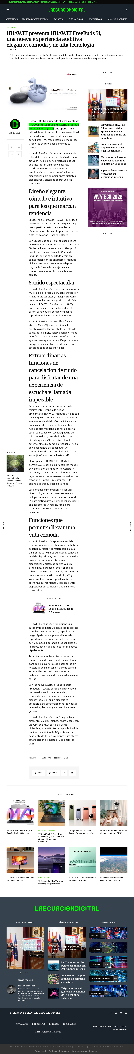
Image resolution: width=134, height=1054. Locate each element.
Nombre (50, 528)
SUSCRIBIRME (56, 563)
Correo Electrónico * (56, 518)
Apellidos (51, 538)
